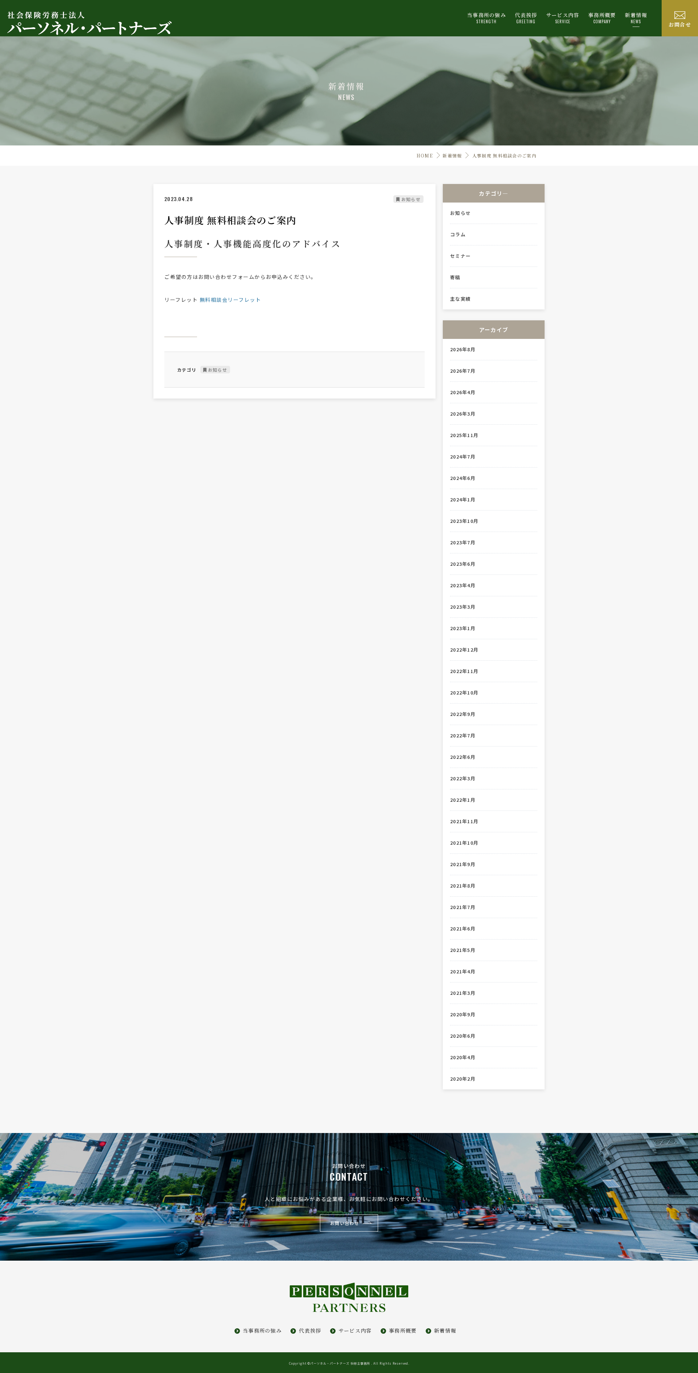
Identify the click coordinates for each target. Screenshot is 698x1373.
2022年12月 (464, 650)
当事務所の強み (262, 1330)
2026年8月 (463, 349)
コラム (458, 234)
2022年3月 (463, 778)
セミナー (460, 256)
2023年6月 (463, 564)
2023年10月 (464, 521)
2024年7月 (463, 456)
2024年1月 (463, 499)
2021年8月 (463, 885)
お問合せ (680, 24)
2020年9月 (463, 1014)
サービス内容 (355, 1330)
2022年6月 (463, 757)
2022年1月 (463, 800)
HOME (425, 155)
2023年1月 (463, 628)
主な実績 (460, 299)
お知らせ (411, 199)
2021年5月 (463, 950)
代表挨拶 (310, 1330)
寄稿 (455, 277)
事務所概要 (403, 1330)
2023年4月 (463, 585)
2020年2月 (463, 1079)
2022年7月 (463, 735)
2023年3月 (463, 607)
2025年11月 (464, 435)
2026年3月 (463, 414)
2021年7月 (463, 907)
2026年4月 (463, 392)
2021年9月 (463, 864)
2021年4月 (463, 971)
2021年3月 (463, 993)
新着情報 (636, 17)
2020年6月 (463, 1036)
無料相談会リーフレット (230, 299)
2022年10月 (464, 692)
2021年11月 (464, 821)
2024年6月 (463, 478)
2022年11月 (464, 671)
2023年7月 (463, 542)
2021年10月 (464, 843)
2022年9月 (463, 714)
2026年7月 (463, 371)
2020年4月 (463, 1057)
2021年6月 (463, 928)
